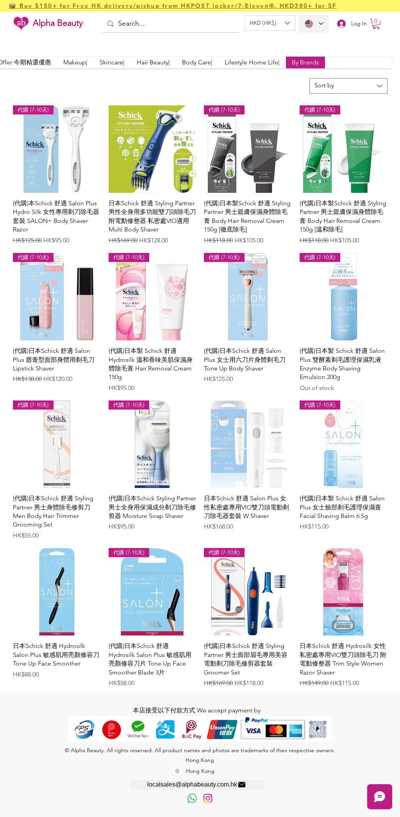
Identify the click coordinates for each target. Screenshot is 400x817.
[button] (270, 23)
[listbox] (270, 23)
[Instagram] (208, 798)
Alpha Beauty (58, 23)
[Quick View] (152, 149)
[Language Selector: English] (314, 23)
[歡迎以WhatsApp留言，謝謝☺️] (192, 798)
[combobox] (348, 86)
